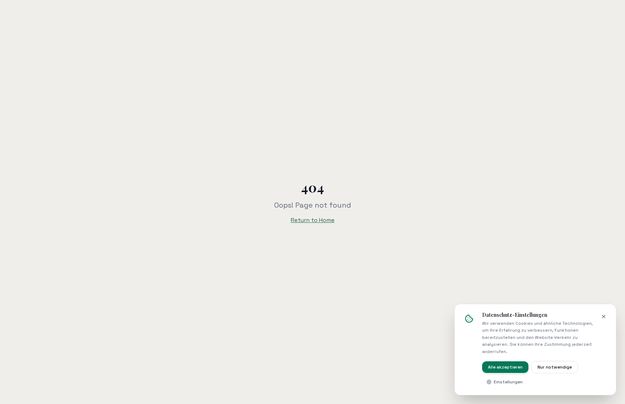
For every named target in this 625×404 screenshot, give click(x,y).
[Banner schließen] (604, 316)
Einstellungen (508, 382)
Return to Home (313, 220)
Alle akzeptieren (505, 367)
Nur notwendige (554, 367)
